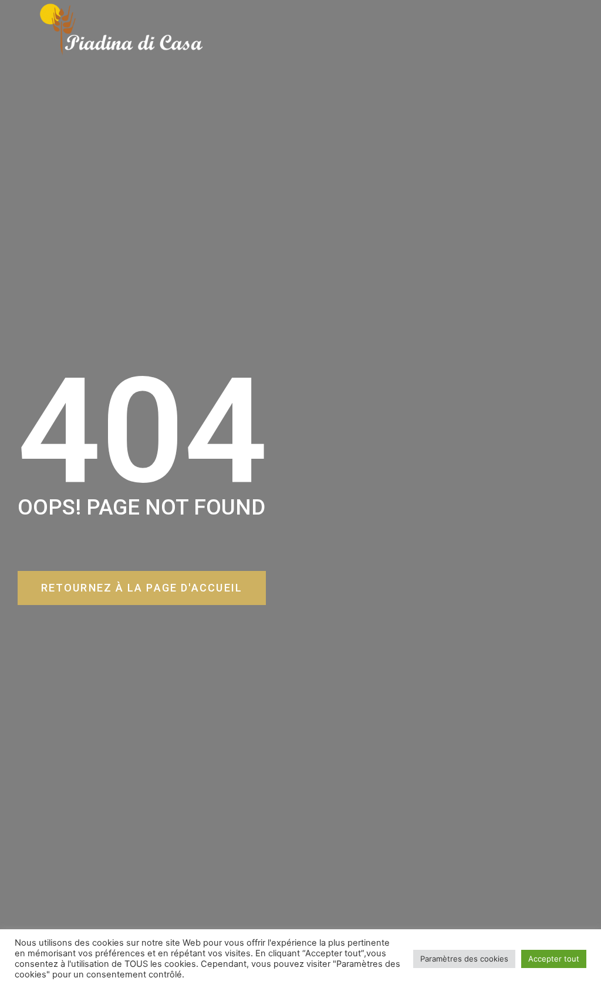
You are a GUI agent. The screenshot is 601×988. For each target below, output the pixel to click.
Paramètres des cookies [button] (464, 958)
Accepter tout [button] (553, 958)
